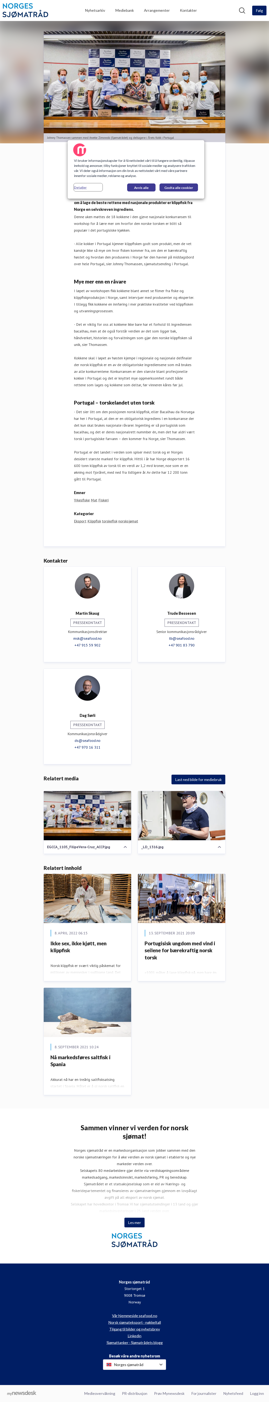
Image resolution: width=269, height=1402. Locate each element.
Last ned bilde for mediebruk (198, 779)
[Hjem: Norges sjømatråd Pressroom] (25, 10)
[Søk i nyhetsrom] (242, 10)
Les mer (134, 1222)
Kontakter (188, 10)
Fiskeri (103, 500)
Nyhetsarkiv (95, 10)
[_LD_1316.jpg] (181, 815)
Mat (94, 500)
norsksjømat (128, 521)
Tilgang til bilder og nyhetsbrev (134, 1329)
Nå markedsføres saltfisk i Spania (80, 1060)
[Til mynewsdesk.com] (21, 1393)
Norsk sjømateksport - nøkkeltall (134, 1322)
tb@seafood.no (181, 638)
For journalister (203, 1393)
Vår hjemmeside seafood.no (134, 1315)
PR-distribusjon (134, 1393)
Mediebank (124, 10)
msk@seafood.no (87, 638)
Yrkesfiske (82, 500)
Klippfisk (94, 521)
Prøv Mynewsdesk (169, 1393)
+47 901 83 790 (182, 645)
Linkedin (134, 1335)
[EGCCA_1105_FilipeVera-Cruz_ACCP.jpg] (87, 815)
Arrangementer (157, 10)
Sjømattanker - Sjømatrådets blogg (135, 1342)
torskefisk (109, 521)
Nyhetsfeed (233, 1393)
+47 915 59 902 (87, 645)
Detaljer (80, 187)
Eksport (80, 521)
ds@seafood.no (87, 740)
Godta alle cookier (178, 188)
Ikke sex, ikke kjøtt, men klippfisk (78, 947)
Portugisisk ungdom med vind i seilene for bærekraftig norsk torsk (180, 950)
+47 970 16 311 (87, 747)
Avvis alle (141, 188)
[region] (136, 169)
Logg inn (257, 1393)
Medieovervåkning (99, 1393)
